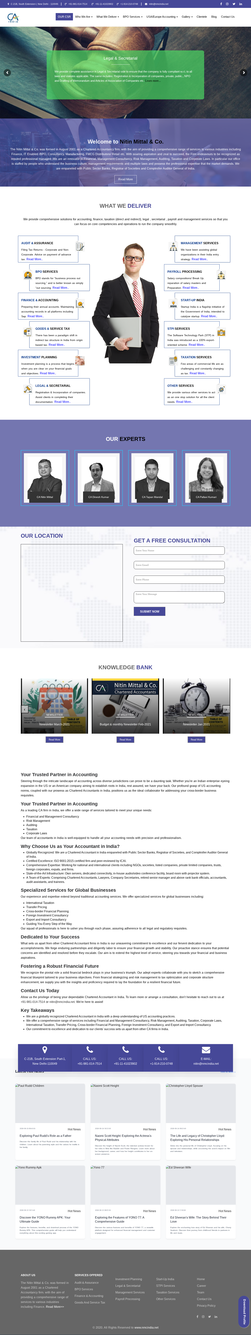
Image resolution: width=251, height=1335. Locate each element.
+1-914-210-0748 (129, 4)
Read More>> (55, 1306)
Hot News (74, 1129)
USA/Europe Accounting (160, 16)
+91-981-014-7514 (78, 4)
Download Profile (244, 1312)
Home (201, 1279)
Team (200, 1292)
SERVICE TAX (52, 328)
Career (201, 1285)
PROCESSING (184, 271)
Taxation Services (167, 1292)
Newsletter (54, 715)
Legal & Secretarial (120, 58)
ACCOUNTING (39, 300)
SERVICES (199, 243)
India (193, 300)
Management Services (130, 1292)
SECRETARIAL (53, 385)
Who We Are (82, 16)
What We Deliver (106, 16)
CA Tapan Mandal (152, 497)
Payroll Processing (127, 1299)
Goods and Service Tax (90, 1302)
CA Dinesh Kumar (98, 497)
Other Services (165, 1299)
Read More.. (34, 259)
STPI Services (165, 1285)
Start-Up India (165, 1279)
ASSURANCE (37, 243)
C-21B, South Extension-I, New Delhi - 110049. (35, 4)
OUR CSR (64, 16)
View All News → (228, 1072)
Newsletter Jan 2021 (125, 724)
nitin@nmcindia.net (158, 4)
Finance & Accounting (89, 1295)
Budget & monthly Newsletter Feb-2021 (54, 724)
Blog (214, 16)
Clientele (202, 16)
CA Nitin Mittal (45, 497)
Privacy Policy (206, 1305)
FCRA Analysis (197, 724)
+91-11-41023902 (104, 4)
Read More (125, 179)
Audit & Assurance (87, 1282)
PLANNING (39, 357)
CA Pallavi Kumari (206, 497)
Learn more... (153, 80)
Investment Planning (128, 1279)
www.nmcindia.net (146, 1327)
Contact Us (228, 16)
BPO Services (131, 16)
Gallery (186, 16)
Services (46, 271)
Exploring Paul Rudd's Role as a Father (45, 1135)
